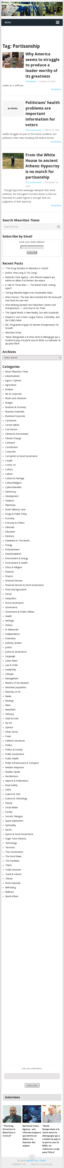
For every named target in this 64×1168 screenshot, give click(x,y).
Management (11, 678)
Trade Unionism (13, 869)
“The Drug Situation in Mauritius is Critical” (26, 268)
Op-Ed (8, 723)
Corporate (10, 451)
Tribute (8, 878)
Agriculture (10, 385)
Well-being (10, 887)
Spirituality (10, 825)
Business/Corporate (15, 416)
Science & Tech (12, 794)
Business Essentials (14, 411)
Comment (10, 442)
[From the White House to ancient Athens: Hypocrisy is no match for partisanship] (13, 161)
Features (9, 571)
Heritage (9, 620)
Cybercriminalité (13, 487)
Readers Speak (12, 772)
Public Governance (14, 754)
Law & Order (11, 665)
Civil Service (11, 429)
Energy (8, 545)
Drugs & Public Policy (16, 514)
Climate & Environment (16, 434)
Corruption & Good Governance (21, 456)
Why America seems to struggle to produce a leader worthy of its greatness (42, 65)
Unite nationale (12, 883)
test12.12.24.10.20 (41, 1164)
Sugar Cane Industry (15, 838)
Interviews (10, 638)
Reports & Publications (16, 780)
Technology (11, 843)
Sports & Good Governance (19, 834)
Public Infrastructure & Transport (22, 763)
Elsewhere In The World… (18, 540)
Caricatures (10, 420)
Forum (8, 594)
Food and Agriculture (15, 589)
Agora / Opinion (13, 380)
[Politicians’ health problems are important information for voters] (13, 108)
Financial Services (13, 580)
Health (8, 616)
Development (12, 496)
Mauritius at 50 (13, 691)
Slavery (8, 803)
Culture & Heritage (14, 478)
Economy (9, 518)
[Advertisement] (32, 30)
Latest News (11, 660)
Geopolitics (10, 598)
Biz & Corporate (13, 394)
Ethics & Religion (13, 567)
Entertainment (12, 549)
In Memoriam (12, 629)
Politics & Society (13, 749)
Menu (8, 22)
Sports (8, 829)
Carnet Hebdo (12, 425)
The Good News (13, 856)
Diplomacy (10, 505)
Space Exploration (14, 820)
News (8, 705)
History (8, 625)
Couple (8, 460)
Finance (9, 576)
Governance (11, 607)
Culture (9, 469)
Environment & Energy (16, 558)
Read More (56, 89)
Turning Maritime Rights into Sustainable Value (28, 292)
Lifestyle (9, 674)
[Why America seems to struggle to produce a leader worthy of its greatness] (13, 60)
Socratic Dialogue (14, 816)
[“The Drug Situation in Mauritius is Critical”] (12, 1114)
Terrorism (10, 847)
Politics (8, 745)
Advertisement (12, 376)
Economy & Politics (14, 522)
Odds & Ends (11, 718)
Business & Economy (15, 407)
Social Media (11, 807)
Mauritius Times (36, 1160)
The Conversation (33, 130)
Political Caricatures (15, 740)
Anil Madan (30, 81)
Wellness (9, 892)
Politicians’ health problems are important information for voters (42, 113)
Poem (8, 736)
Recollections (11, 776)
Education (10, 531)
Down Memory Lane (15, 509)
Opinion (9, 727)
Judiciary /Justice (13, 643)
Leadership (10, 669)
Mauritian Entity (13, 332)
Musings (9, 700)
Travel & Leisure (13, 874)
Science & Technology (16, 798)
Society (8, 812)
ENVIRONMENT (13, 554)
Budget (9, 402)
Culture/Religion (13, 482)
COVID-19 (10, 465)
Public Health (12, 758)
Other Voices (11, 732)
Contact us (19, 1164)
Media (8, 696)
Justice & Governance (16, 651)
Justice (8, 647)
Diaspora (9, 500)
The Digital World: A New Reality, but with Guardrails (32, 312)
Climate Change (13, 438)
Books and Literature (15, 398)
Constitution (11, 447)
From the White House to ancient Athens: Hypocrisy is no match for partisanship (42, 166)
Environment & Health (16, 563)
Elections (9, 536)
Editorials (9, 527)
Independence (12, 634)
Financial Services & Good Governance (24, 585)
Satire (8, 789)
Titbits (8, 865)
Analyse (9, 389)
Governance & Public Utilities (19, 611)
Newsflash (10, 709)
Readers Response (14, 767)
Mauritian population (15, 687)
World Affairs (11, 896)
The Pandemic (12, 860)
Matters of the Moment (17, 683)
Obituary (9, 714)
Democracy (10, 491)
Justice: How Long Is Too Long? (21, 272)
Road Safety (11, 785)
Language (10, 656)
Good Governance (14, 603)
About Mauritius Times (16, 371)
